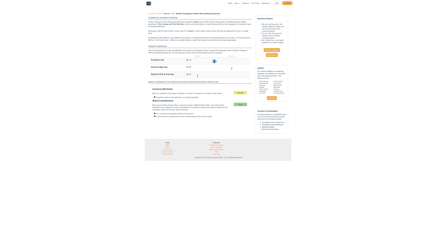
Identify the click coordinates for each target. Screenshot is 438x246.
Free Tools (255, 3)
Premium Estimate (271, 50)
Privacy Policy (168, 154)
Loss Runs (216, 154)
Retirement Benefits (216, 149)
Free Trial (271, 98)
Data (237, 3)
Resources (266, 3)
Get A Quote (271, 55)
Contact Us (168, 149)
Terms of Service (168, 152)
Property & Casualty (216, 145)
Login (277, 3)
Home (230, 3)
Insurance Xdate (155, 13)
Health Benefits (216, 147)
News (168, 145)
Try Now (287, 3)
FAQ (167, 147)
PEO (216, 152)
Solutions (245, 3)
